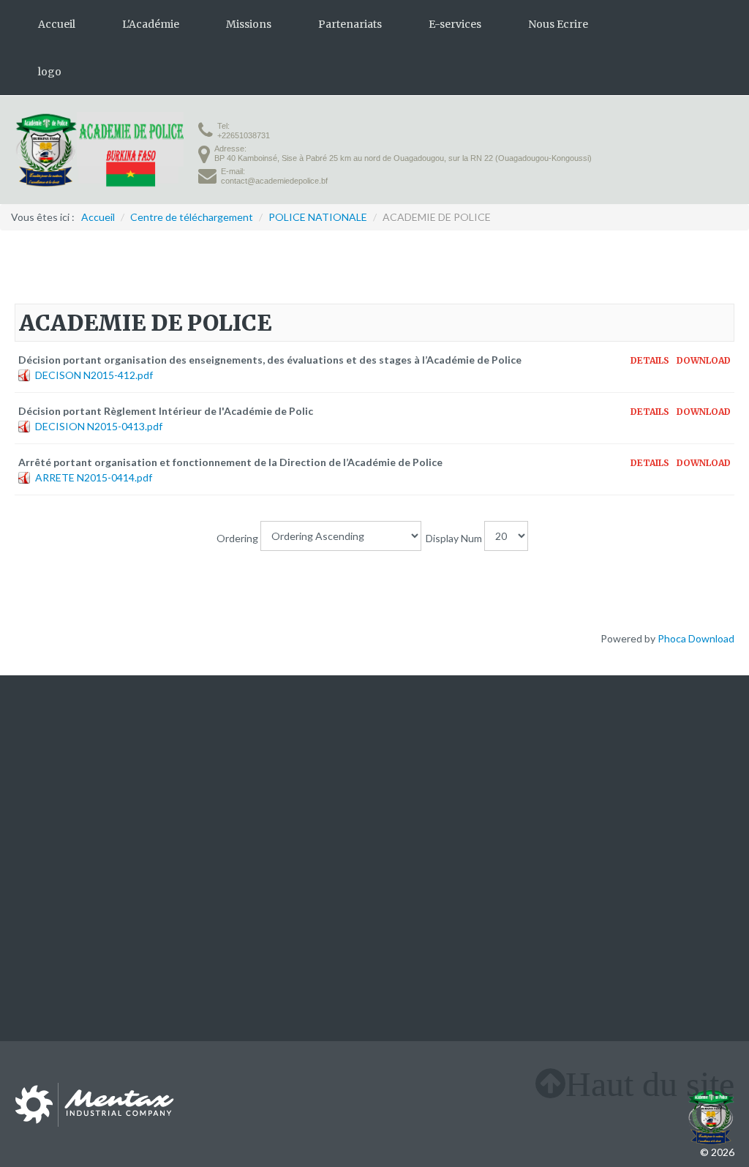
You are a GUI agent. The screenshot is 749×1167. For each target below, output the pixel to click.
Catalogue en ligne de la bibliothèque (282, 781)
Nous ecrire (41, 812)
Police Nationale (419, 781)
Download (704, 361)
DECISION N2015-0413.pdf (98, 426)
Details (650, 361)
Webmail (218, 812)
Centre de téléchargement (259, 796)
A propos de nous (55, 765)
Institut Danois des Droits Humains (653, 783)
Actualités (38, 796)
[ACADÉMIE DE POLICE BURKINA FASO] (99, 149)
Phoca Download (696, 638)
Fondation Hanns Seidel (680, 798)
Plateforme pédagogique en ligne (274, 765)
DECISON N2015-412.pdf (94, 375)
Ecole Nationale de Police (439, 796)
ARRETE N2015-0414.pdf (93, 477)
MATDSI (401, 765)
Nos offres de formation (69, 781)
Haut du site (649, 1083)
